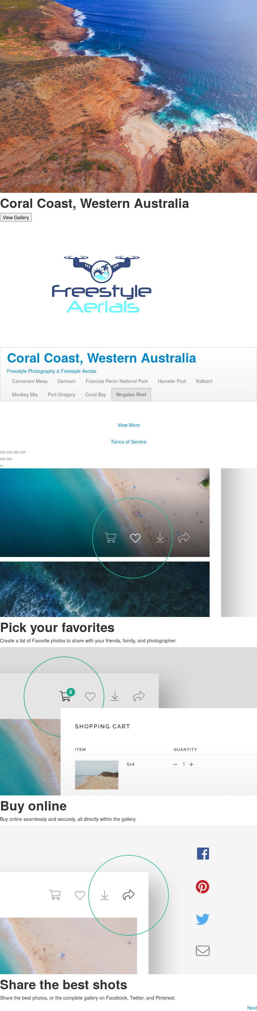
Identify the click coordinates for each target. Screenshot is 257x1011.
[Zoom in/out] (22, 452)
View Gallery (16, 217)
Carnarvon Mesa (30, 381)
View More (128, 424)
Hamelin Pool (172, 381)
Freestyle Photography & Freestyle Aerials (51, 371)
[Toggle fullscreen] (16, 452)
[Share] (9, 452)
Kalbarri (204, 381)
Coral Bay (95, 394)
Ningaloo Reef (131, 394)
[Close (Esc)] (2, 452)
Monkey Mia (25, 394)
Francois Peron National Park (117, 381)
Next (252, 1007)
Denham (67, 381)
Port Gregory (61, 394)
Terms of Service (129, 441)
